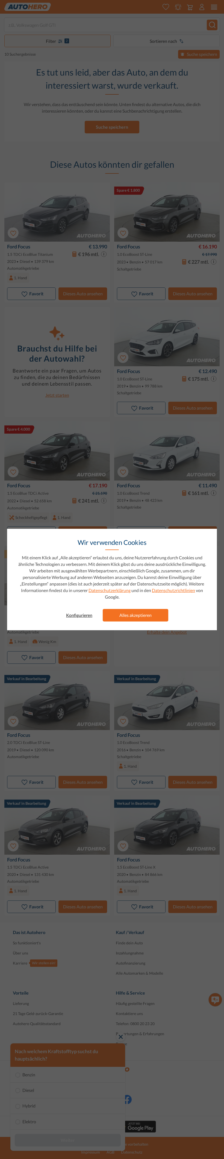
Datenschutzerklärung (110, 590)
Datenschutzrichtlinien (173, 590)
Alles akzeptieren (135, 615)
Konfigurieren (79, 615)
